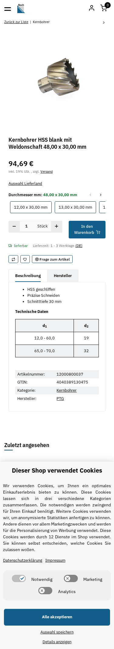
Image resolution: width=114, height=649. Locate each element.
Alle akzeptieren (57, 617)
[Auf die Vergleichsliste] (13, 259)
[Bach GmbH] (21, 8)
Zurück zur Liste (16, 21)
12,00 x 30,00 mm (32, 207)
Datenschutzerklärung (22, 560)
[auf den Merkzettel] (25, 259)
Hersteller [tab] (63, 275)
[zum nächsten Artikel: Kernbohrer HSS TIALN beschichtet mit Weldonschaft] (104, 23)
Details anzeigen (57, 641)
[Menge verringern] (14, 226)
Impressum (55, 560)
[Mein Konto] (91, 8)
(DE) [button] (78, 245)
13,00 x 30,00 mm (77, 207)
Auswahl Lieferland (25, 183)
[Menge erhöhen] (56, 226)
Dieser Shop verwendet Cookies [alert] (57, 470)
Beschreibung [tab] (28, 275)
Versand (46, 171)
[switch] (19, 578)
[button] (104, 8)
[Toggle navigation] (7, 8)
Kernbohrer (67, 390)
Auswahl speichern (57, 632)
